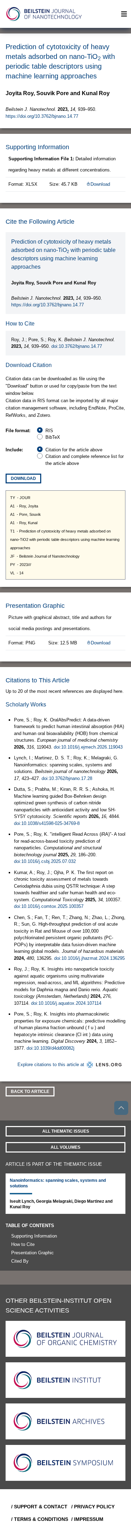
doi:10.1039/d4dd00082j (50, 1048)
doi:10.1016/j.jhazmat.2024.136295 (89, 958)
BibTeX (52, 437)
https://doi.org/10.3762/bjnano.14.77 (42, 116)
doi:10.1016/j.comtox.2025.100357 (48, 906)
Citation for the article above (73, 449)
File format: (18, 430)
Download (100, 184)
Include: (14, 449)
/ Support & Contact (38, 1506)
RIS (49, 430)
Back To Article (30, 1091)
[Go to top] (121, 1108)
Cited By (20, 1261)
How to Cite (23, 1244)
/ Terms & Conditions (38, 1519)
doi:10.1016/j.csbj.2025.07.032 (45, 861)
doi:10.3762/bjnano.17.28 (67, 778)
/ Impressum (87, 1519)
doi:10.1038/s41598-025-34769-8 (47, 823)
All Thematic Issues (65, 1131)
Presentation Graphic (32, 1252)
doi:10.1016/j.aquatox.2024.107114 (66, 1003)
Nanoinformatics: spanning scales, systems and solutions (58, 1183)
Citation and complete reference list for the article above (84, 460)
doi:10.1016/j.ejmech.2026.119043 (88, 747)
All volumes (65, 1147)
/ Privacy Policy (93, 1506)
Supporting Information (34, 1236)
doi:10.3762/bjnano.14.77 (76, 346)
